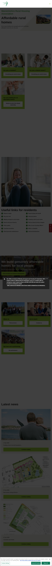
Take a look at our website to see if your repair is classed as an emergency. (26, 285)
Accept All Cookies (36, 563)
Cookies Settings (5, 563)
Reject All (46, 563)
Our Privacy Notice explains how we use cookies (30, 560)
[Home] (5, 4)
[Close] (49, 559)
